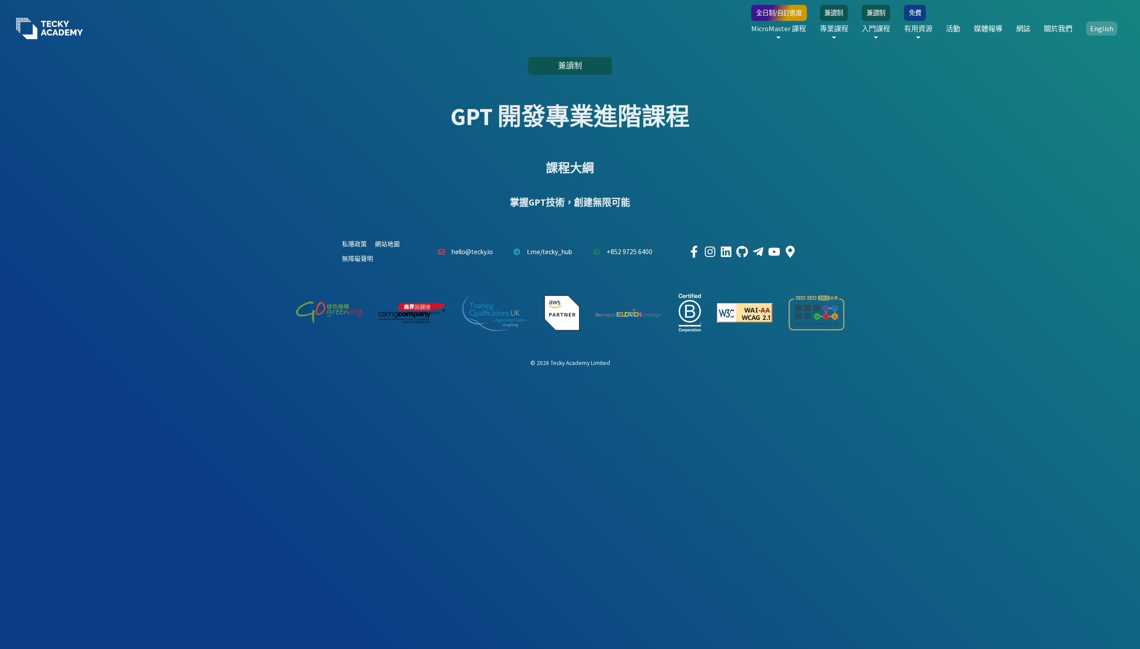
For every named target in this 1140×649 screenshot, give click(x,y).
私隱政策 (354, 244)
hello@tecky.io (472, 251)
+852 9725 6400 (629, 251)
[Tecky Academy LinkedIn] (726, 252)
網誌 (1023, 28)
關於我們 (1058, 28)
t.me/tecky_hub (549, 251)
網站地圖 (387, 244)
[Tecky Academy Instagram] (710, 252)
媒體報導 (988, 28)
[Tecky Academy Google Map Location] (790, 252)
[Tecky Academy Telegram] (758, 252)
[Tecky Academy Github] (742, 252)
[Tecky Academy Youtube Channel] (774, 252)
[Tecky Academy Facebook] (694, 252)
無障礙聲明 (357, 259)
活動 (953, 28)
